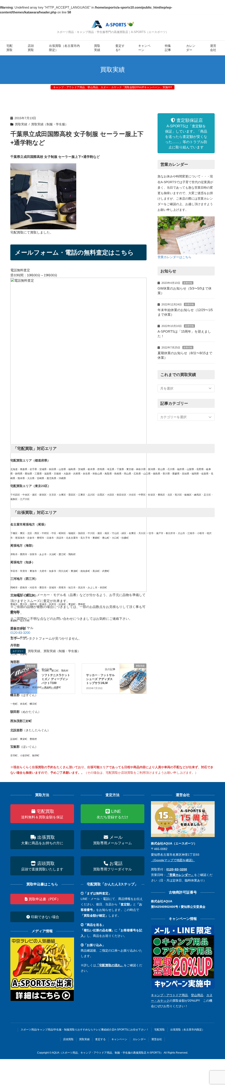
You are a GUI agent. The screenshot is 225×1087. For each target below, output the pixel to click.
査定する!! (120, 48)
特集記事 (168, 48)
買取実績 (97, 48)
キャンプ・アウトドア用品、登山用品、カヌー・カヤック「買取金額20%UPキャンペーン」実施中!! (112, 87)
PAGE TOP (215, 1050)
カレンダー (190, 48)
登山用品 (197, 995)
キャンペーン (144, 48)
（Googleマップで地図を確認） (173, 860)
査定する (100, 1039)
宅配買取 (9, 48)
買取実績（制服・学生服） (49, 124)
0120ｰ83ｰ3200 (176, 869)
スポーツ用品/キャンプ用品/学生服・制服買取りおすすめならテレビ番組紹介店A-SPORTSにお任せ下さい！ (85, 1029)
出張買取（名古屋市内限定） (64, 48)
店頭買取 (31, 48)
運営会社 (213, 48)
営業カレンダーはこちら (174, 257)
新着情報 (187, 283)
